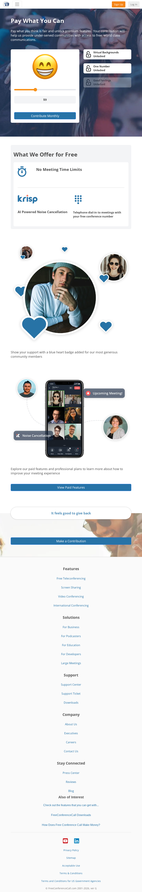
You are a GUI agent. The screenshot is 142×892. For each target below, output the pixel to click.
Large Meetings (71, 663)
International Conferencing (71, 605)
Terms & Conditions (71, 873)
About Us (71, 724)
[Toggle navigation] (17, 4)
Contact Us (71, 751)
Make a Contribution (71, 541)
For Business (71, 627)
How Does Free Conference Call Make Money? (71, 824)
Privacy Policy (71, 850)
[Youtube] (65, 840)
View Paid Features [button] (71, 487)
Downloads (71, 702)
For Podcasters (71, 636)
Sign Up (118, 4)
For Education (71, 645)
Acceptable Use (71, 865)
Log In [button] (133, 4)
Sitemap (71, 857)
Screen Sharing (71, 587)
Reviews (71, 782)
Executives (71, 733)
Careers (71, 742)
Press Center (71, 773)
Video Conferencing (71, 596)
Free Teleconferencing (71, 578)
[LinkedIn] (76, 840)
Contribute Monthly (45, 116)
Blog (71, 791)
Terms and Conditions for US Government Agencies (71, 881)
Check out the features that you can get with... (71, 805)
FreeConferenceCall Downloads (71, 815)
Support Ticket (71, 693)
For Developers (71, 654)
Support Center (71, 684)
